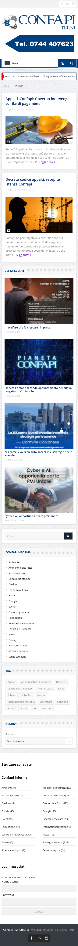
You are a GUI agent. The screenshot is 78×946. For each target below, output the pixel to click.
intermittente (45, 688)
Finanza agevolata (19, 612)
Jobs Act (27, 695)
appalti (12, 681)
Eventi (12, 606)
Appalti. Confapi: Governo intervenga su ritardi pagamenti (37, 101)
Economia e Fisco (18, 590)
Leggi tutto (46, 162)
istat (61, 688)
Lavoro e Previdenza (20, 629)
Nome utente (10, 881)
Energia (13, 601)
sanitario (62, 701)
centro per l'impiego (20, 688)
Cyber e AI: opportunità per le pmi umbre (31, 516)
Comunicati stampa (19, 578)
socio (23, 708)
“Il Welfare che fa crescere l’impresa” (28, 327)
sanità (11, 708)
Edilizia (12, 595)
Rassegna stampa (18, 645)
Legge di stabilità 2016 (21, 701)
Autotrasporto (17, 573)
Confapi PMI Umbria (16, 929)
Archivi (9, 734)
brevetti (61, 681)
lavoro (41, 695)
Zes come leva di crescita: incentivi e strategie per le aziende (38, 453)
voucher (46, 708)
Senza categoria (17, 656)
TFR (34, 708)
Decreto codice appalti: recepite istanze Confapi (32, 182)
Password (8, 895)
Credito (13, 584)
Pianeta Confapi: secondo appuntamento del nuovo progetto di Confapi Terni (38, 389)
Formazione (15, 617)
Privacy (13, 640)
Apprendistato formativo (36, 681)
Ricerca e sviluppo (19, 651)
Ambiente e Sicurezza (20, 567)
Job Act (12, 695)
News (31, 109)
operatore (46, 701)
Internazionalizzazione (21, 623)
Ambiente (14, 562)
